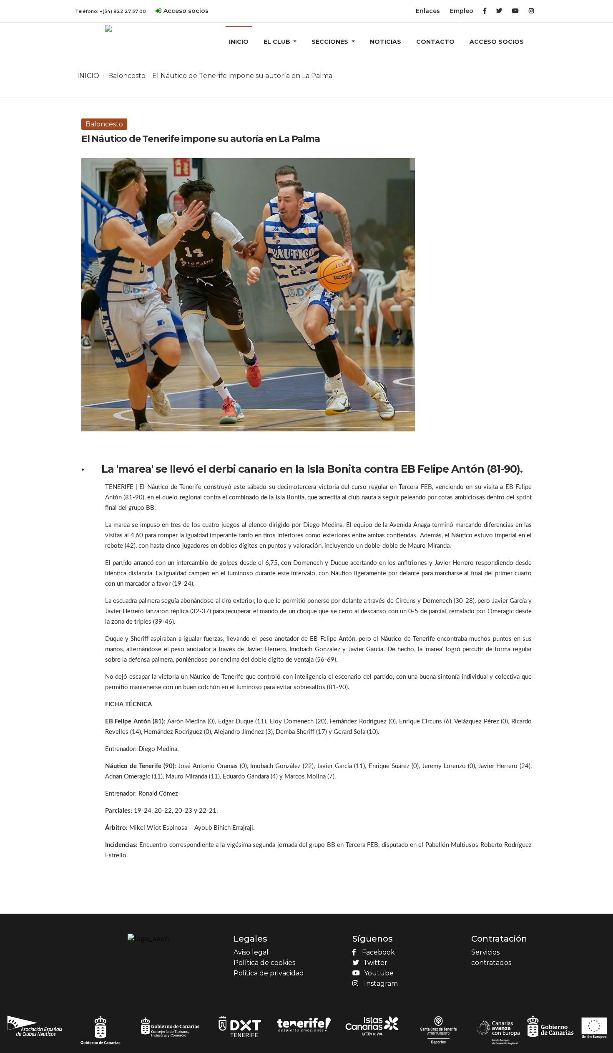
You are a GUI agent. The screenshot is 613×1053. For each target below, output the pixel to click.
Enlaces (428, 11)
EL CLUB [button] (278, 41)
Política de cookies (264, 963)
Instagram (381, 984)
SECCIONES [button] (331, 41)
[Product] (108, 28)
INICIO (239, 41)
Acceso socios (186, 11)
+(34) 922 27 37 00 (123, 11)
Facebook (378, 952)
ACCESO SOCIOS (497, 41)
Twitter (375, 963)
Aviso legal (251, 952)
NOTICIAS (385, 41)
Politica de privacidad (269, 973)
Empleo (461, 11)
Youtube (379, 973)
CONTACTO (435, 41)
